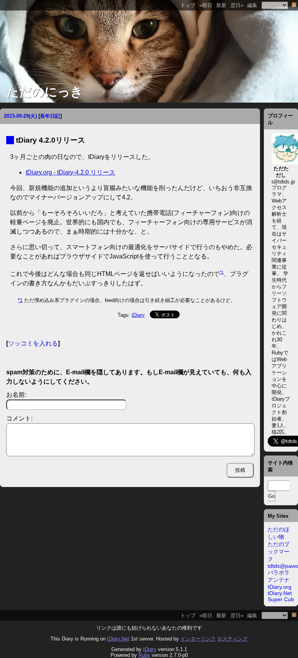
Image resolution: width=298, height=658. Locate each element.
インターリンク (198, 639)
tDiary (138, 315)
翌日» (236, 5)
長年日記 (50, 116)
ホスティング (232, 639)
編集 (252, 5)
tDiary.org (279, 587)
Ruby (144, 655)
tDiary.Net (280, 593)
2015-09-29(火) (20, 116)
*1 (222, 272)
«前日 (205, 5)
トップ (188, 5)
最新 (221, 5)
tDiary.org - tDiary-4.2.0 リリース (70, 172)
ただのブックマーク (278, 551)
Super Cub (281, 599)
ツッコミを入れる (33, 343)
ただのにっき (44, 92)
